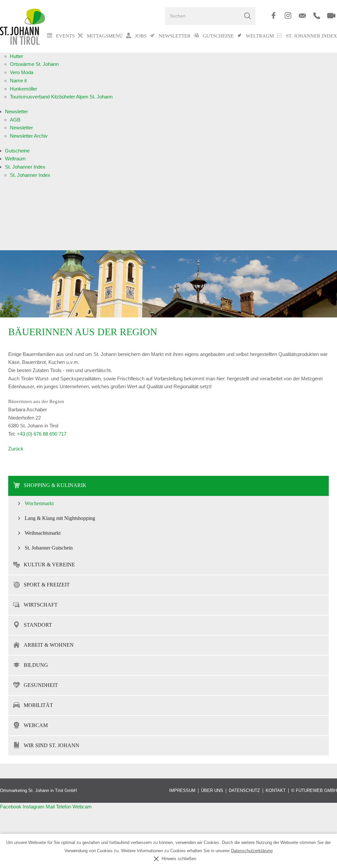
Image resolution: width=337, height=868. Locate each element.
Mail (51, 806)
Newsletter (16, 111)
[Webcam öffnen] (331, 15)
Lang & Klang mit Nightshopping (60, 518)
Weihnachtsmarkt (43, 533)
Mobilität (38, 705)
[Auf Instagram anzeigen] (288, 15)
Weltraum (15, 158)
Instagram (34, 806)
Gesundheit (41, 685)
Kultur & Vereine (49, 564)
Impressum (182, 790)
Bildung (36, 665)
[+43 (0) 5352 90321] (317, 15)
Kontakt (276, 790)
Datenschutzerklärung (251, 850)
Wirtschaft (41, 605)
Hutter (16, 56)
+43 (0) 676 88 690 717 (41, 434)
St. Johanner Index (311, 36)
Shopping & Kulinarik (55, 485)
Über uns (212, 790)
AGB (15, 119)
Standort (38, 625)
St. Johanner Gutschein (49, 548)
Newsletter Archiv (29, 136)
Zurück (15, 448)
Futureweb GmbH (316, 790)
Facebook (11, 806)
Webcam (36, 725)
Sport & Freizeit (47, 584)
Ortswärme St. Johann (34, 64)
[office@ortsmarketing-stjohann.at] (302, 15)
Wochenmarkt (39, 503)
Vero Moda (21, 72)
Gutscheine (17, 150)
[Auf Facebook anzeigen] (273, 15)
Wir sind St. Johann (51, 745)
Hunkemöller (23, 89)
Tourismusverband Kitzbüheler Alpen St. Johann (61, 96)
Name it (18, 80)
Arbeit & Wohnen (49, 645)
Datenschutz (244, 790)
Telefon (64, 806)
